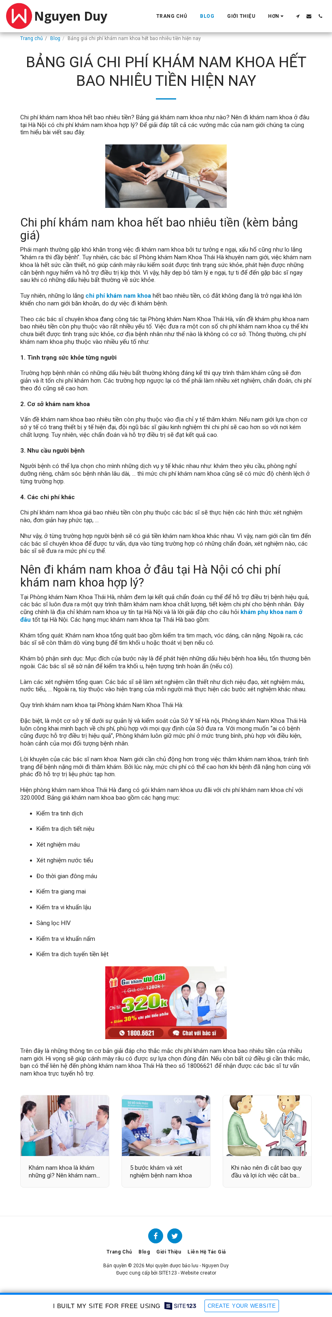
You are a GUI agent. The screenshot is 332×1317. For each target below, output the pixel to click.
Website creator (198, 1273)
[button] (297, 16)
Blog (55, 38)
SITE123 (168, 1273)
